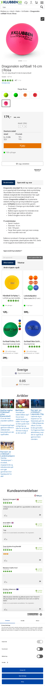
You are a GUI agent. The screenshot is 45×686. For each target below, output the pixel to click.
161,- (20, 137)
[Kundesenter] (26, 2)
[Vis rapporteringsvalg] (40, 515)
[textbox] (14, 257)
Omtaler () (6, 83)
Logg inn (31, 2)
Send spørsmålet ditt (35, 257)
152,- (20, 139)
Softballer (25, 11)
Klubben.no (5, 11)
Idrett (12, 11)
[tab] (8, 182)
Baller (18, 11)
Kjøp (22, 145)
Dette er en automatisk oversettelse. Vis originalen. (18, 533)
